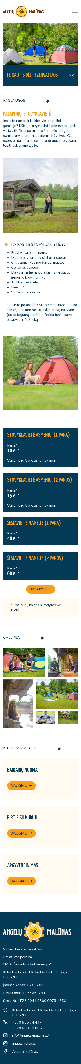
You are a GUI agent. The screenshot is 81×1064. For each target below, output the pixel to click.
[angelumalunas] (5, 1043)
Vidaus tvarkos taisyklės (22, 949)
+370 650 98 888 (27, 1028)
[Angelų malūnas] (5, 1051)
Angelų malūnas (25, 1051)
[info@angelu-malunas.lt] (5, 1035)
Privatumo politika (17, 957)
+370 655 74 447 (27, 1022)
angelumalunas (24, 1043)
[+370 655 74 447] (5, 1022)
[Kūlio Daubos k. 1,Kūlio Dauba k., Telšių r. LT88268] (5, 1010)
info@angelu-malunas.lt (31, 1035)
